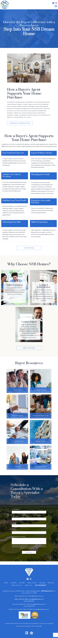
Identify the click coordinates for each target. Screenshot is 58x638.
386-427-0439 (25, 604)
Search (13, 582)
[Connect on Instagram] (56, 3)
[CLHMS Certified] (34, 618)
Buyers (22, 582)
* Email (14, 523)
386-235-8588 (23, 599)
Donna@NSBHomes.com (36, 599)
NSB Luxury (32, 582)
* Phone (14, 530)
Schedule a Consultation (19, 123)
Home (6, 582)
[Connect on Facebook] (53, 3)
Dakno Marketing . (37, 626)
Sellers (42, 582)
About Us (28, 585)
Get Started (29, 248)
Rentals (51, 582)
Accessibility (50, 623)
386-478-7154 (23, 596)
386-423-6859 (27, 609)
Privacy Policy (43, 623)
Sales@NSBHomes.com (36, 596)
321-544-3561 (18, 609)
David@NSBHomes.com (38, 604)
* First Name (16, 509)
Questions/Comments (19, 536)
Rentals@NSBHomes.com (41, 609)
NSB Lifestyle (17, 585)
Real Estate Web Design (22, 626)
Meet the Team (29, 348)
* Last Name (15, 516)
